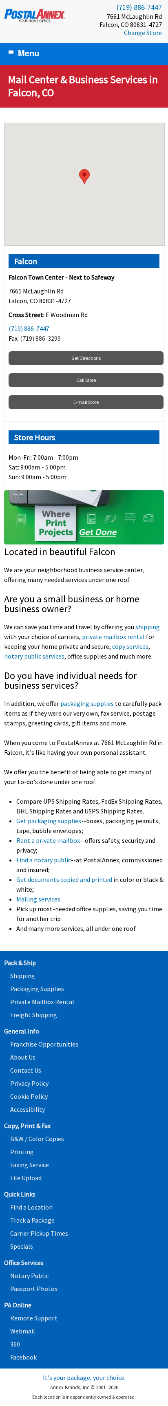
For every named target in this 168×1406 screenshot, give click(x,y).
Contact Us (25, 1070)
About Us (22, 1057)
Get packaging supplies (48, 821)
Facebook (23, 1357)
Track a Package (32, 1220)
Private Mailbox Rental (42, 1002)
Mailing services (38, 899)
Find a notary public (43, 860)
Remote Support (33, 1318)
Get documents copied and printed (64, 879)
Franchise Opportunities (44, 1044)
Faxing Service (29, 1165)
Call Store (86, 380)
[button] (84, 176)
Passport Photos (33, 1289)
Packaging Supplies (37, 989)
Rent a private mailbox (48, 840)
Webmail (22, 1331)
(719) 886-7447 (139, 7)
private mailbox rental (113, 636)
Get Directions (86, 358)
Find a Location (31, 1207)
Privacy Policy (29, 1083)
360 (15, 1344)
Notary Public (29, 1276)
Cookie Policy (29, 1096)
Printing (22, 1152)
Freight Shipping (33, 1015)
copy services (130, 646)
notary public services (34, 656)
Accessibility (27, 1109)
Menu (28, 53)
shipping (147, 627)
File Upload (26, 1178)
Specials (21, 1246)
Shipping (22, 976)
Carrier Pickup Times (39, 1233)
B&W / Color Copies (37, 1139)
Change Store (143, 33)
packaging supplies (87, 703)
